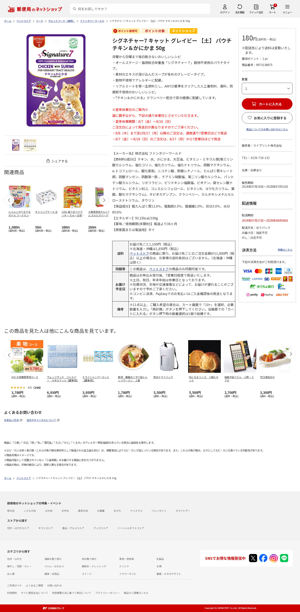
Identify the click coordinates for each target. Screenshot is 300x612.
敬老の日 (83, 510)
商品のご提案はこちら (136, 592)
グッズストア (100, 528)
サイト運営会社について (34, 592)
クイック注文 (256, 12)
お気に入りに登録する (270, 117)
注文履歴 (239, 12)
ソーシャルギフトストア (130, 528)
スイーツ (87, 573)
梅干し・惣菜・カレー (19, 566)
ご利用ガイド (14, 585)
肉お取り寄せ (89, 559)
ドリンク (124, 566)
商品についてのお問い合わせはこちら (267, 129)
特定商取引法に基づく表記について (71, 592)
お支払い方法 (11, 420)
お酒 (159, 566)
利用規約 (12, 592)
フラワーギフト (127, 573)
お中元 (65, 510)
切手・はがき (14, 559)
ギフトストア (45, 528)
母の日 (10, 510)
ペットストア (139, 253)
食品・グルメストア (73, 528)
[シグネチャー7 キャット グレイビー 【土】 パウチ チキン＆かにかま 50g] (16, 145)
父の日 (48, 510)
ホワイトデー (183, 510)
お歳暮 (100, 510)
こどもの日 (30, 510)
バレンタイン (159, 510)
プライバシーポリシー (107, 592)
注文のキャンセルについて (41, 420)
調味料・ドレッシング (94, 566)
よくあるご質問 (34, 585)
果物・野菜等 (126, 559)
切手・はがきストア (18, 528)
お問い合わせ (54, 585)
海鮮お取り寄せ (53, 559)
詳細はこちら (285, 249)
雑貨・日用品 (51, 573)
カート (272, 12)
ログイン (225, 12)
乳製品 (160, 559)
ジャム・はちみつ (54, 566)
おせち (117, 510)
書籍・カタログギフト (169, 573)
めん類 (10, 573)
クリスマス (136, 510)
